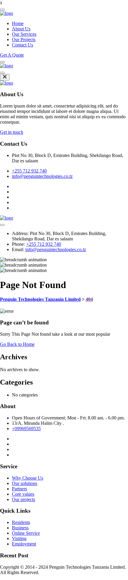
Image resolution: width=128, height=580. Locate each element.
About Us (21, 28)
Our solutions (24, 483)
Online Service (26, 533)
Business (20, 527)
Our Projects (23, 39)
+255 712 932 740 (29, 170)
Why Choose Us (27, 478)
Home (18, 23)
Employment (24, 543)
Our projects (23, 499)
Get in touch (11, 132)
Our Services (24, 34)
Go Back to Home (17, 344)
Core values (23, 494)
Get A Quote (12, 54)
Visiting (19, 538)
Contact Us (22, 44)
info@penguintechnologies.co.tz (42, 176)
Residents (21, 522)
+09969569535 (26, 428)
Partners (19, 488)
